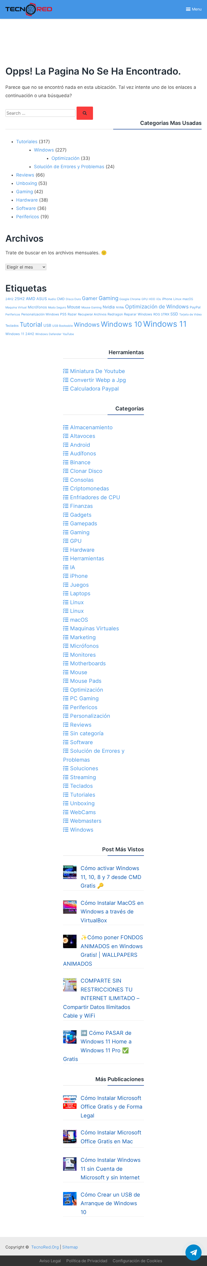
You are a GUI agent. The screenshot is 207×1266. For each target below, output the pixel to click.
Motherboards (87, 663)
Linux (177, 299)
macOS (187, 299)
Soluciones (83, 768)
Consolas (81, 480)
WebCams (82, 812)
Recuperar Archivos (92, 314)
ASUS (41, 298)
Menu (197, 9)
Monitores (82, 655)
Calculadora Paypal (93, 388)
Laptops (79, 593)
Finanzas (80, 506)
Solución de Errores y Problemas (69, 166)
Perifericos (27, 216)
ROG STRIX (161, 314)
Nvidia (109, 307)
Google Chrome (129, 299)
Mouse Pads (84, 681)
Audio (52, 299)
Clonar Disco (85, 471)
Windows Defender (48, 334)
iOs (158, 299)
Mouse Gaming (91, 307)
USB (47, 325)
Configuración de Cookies (137, 1260)
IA (71, 567)
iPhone (167, 299)
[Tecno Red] (28, 17)
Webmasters (84, 821)
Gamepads (82, 523)
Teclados (12, 326)
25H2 (20, 298)
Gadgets (79, 515)
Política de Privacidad (86, 1260)
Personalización (89, 716)
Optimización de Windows (157, 306)
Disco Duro (73, 299)
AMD (30, 298)
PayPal (195, 307)
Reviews (25, 175)
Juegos (78, 585)
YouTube (68, 334)
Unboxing (26, 183)
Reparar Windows (138, 314)
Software (26, 208)
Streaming (82, 777)
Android (79, 445)
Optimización (65, 158)
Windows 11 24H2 (19, 334)
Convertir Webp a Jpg (97, 380)
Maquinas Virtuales (93, 628)
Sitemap (70, 1247)
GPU (145, 299)
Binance (79, 462)
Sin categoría (86, 733)
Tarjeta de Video (190, 314)
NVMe (120, 307)
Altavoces (81, 436)
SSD (174, 314)
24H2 (9, 299)
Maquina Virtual (16, 307)
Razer (72, 314)
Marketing (82, 637)
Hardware (27, 200)
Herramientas (86, 558)
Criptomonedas (88, 488)
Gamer (90, 298)
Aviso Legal (50, 1260)
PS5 (63, 314)
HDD (152, 299)
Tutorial (31, 324)
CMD (61, 299)
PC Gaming (83, 698)
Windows (44, 150)
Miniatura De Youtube (96, 371)
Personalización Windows (40, 314)
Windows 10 (121, 324)
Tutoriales (26, 141)
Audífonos (82, 453)
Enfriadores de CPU (94, 497)
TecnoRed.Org (45, 1247)
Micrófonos (37, 307)
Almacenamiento (90, 427)
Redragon (115, 314)
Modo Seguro (57, 307)
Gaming (24, 191)
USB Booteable (62, 326)
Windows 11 (165, 324)
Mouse (73, 307)
